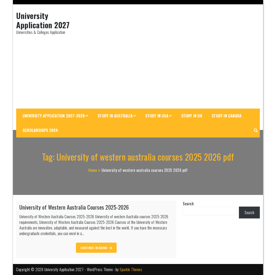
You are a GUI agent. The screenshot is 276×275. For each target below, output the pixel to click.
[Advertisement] (138, 72)
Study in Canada (227, 116)
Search (188, 203)
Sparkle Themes (131, 269)
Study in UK (191, 116)
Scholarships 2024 (40, 130)
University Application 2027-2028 (54, 116)
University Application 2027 (42, 20)
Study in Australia (115, 116)
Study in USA (156, 116)
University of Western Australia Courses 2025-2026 (74, 207)
